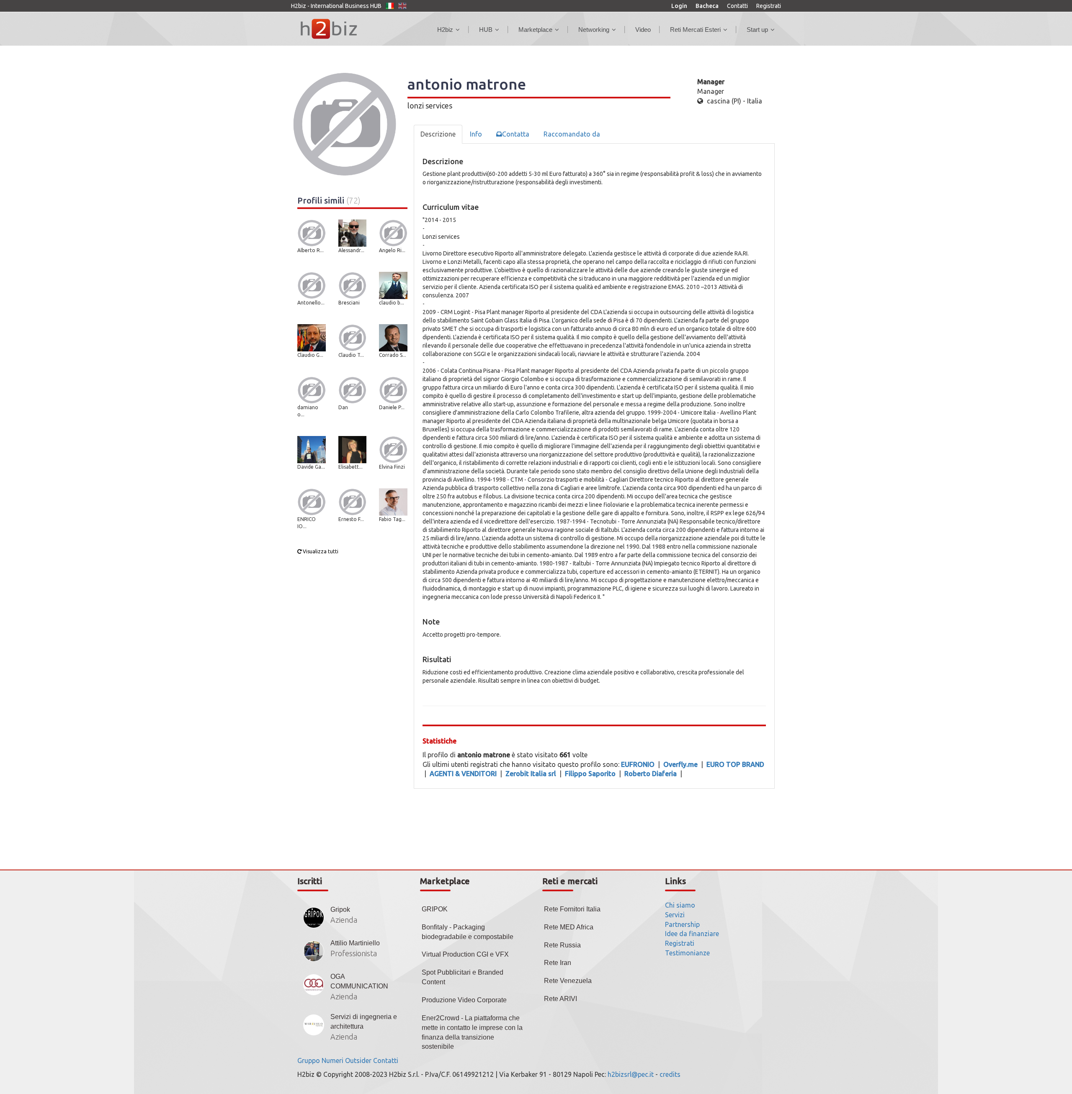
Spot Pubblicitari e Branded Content (462, 977)
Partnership (682, 924)
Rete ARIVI (560, 998)
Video (643, 29)
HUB (485, 29)
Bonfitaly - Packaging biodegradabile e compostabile (467, 932)
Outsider (358, 1060)
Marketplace (535, 29)
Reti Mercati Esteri (695, 29)
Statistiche (439, 741)
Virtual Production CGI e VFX (465, 954)
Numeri (332, 1060)
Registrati (768, 6)
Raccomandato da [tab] (572, 134)
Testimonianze (687, 953)
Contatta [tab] (515, 134)
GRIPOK (435, 909)
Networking (593, 29)
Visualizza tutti (320, 551)
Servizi (675, 915)
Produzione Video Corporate (464, 1000)
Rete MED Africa (568, 927)
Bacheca (707, 6)
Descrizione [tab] (438, 134)
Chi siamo (680, 905)
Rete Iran (557, 962)
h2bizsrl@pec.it (631, 1074)
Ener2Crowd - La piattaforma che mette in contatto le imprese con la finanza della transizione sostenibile (472, 1032)
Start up (757, 29)
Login (679, 6)
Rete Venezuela (568, 980)
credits (670, 1074)
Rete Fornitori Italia (572, 909)
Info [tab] (476, 134)
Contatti (737, 6)
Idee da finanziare (692, 933)
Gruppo (308, 1060)
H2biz (445, 29)
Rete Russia (562, 945)
